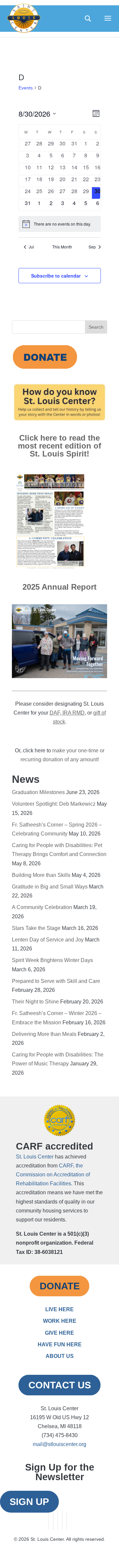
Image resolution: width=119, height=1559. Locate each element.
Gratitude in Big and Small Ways (50, 886)
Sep (92, 246)
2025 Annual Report (59, 586)
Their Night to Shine (35, 1001)
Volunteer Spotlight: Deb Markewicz (54, 804)
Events (26, 87)
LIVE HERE (59, 1309)
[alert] (60, 224)
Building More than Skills (41, 875)
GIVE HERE (59, 1333)
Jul (31, 246)
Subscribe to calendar (56, 275)
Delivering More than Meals (44, 1034)
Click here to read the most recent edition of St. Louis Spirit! (59, 445)
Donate (60, 1286)
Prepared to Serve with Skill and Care (56, 981)
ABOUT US (60, 1356)
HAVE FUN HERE (60, 1344)
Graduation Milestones (38, 792)
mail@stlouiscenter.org (59, 1444)
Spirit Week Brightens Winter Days (52, 960)
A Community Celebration (42, 907)
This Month (62, 246)
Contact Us (59, 1385)
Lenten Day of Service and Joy (48, 939)
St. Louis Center (35, 1156)
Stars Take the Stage (36, 928)
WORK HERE (59, 1321)
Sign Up (29, 1501)
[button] (107, 22)
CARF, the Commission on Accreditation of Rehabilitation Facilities (53, 1174)
